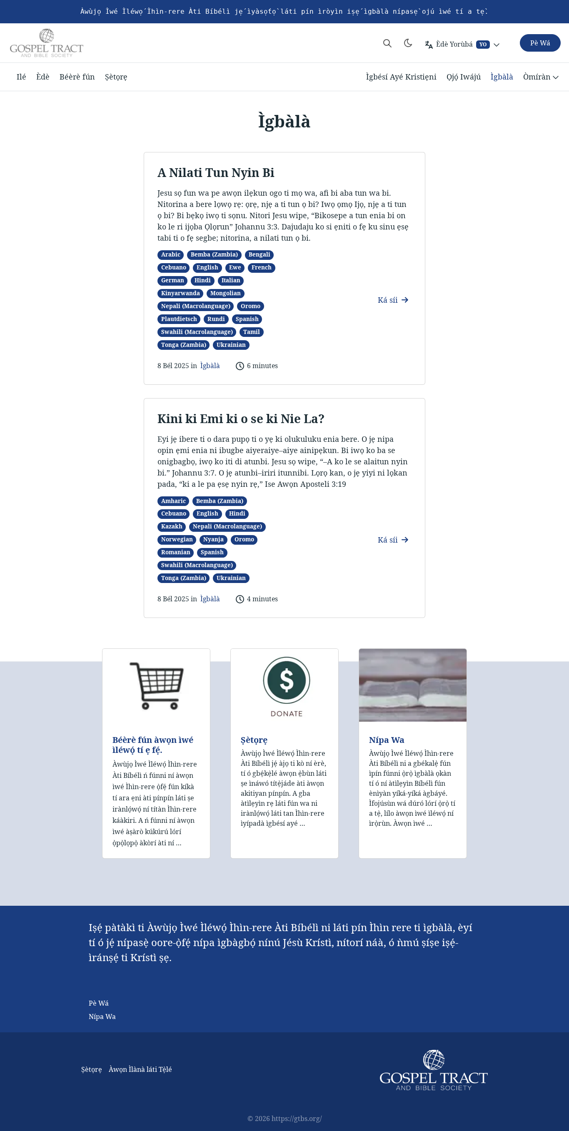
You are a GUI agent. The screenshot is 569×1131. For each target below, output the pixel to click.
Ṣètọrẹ (116, 77)
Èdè (43, 77)
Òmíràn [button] (537, 77)
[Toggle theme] (408, 42)
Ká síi (389, 300)
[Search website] (387, 43)
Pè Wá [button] (540, 42)
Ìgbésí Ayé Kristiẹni (401, 77)
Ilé (21, 77)
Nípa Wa (386, 739)
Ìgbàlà (502, 77)
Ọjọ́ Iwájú (464, 77)
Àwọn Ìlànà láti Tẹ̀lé (140, 1069)
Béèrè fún (77, 77)
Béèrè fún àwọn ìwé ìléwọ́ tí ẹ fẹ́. (152, 744)
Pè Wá (99, 1003)
